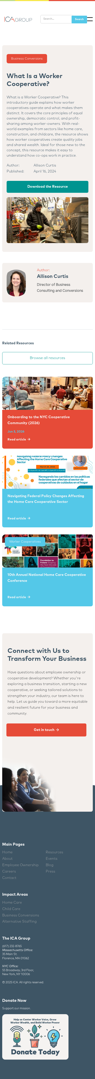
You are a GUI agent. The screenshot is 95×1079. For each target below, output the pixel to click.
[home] (17, 19)
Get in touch (46, 730)
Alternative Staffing (19, 921)
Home (7, 852)
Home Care (12, 902)
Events (51, 858)
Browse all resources (47, 358)
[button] (90, 19)
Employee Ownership (20, 865)
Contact (9, 878)
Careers (9, 871)
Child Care (11, 909)
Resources (54, 852)
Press (50, 871)
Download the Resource (47, 186)
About (7, 858)
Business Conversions (27, 58)
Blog (49, 865)
